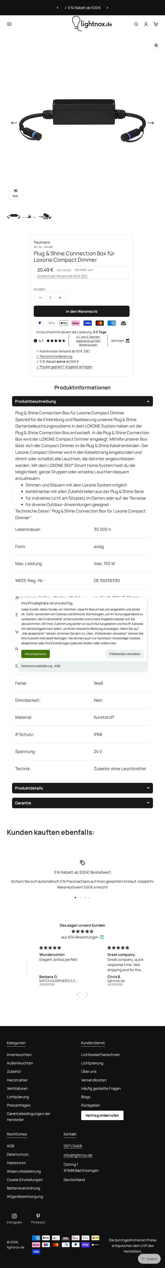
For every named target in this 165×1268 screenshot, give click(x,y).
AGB (57, 666)
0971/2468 (73, 1145)
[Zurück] (57, 8)
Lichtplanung (18, 1096)
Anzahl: (40, 289)
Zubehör (14, 1071)
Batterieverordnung (23, 1188)
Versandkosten (94, 1080)
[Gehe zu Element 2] (29, 216)
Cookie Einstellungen (25, 1179)
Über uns (88, 1071)
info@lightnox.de (78, 1155)
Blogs (85, 1096)
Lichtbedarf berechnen (100, 1054)
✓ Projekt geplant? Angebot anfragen (64, 366)
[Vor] (107, 8)
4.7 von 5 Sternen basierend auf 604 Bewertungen (88, 340)
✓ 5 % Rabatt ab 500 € (82, 7)
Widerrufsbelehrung (24, 1171)
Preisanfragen (19, 1105)
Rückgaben (90, 1105)
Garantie (23, 802)
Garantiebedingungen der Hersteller (28, 1116)
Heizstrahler (17, 1080)
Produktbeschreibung (35, 401)
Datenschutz (18, 1154)
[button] (79, 995)
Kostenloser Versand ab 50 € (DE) (62, 276)
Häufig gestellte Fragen (101, 1088)
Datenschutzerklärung (36, 666)
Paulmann (42, 242)
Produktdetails (29, 788)
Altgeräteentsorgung (25, 1196)
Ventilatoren (17, 1088)
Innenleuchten (19, 1054)
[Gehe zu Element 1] (13, 216)
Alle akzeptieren (35, 654)
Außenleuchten (20, 1063)
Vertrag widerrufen (102, 1115)
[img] (82, 931)
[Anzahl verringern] (40, 298)
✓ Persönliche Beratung (54, 356)
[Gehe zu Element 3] (44, 216)
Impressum (16, 1162)
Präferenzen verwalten (124, 654)
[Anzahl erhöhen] (60, 298)
